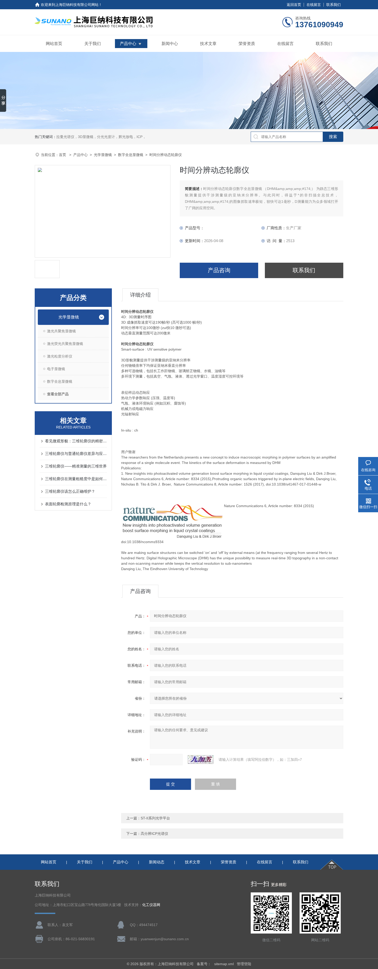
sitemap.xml (224, 964)
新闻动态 (156, 862)
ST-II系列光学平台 (155, 818)
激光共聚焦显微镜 (61, 331)
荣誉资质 (247, 43)
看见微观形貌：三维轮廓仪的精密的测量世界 (76, 441)
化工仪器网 (151, 905)
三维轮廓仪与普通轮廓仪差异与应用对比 (76, 453)
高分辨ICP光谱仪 (154, 833)
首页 (63, 155)
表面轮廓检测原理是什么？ (68, 504)
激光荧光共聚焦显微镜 (65, 344)
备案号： (204, 964)
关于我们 (92, 43)
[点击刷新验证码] (200, 759)
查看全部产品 (58, 394)
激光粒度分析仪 (59, 356)
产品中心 (128, 43)
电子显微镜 (56, 369)
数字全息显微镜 (130, 155)
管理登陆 (244, 964)
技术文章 (208, 43)
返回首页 (294, 5)
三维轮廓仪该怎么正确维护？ (70, 491)
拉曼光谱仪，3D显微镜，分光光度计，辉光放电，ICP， (101, 137)
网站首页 (54, 43)
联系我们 (333, 5)
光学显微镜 (103, 155)
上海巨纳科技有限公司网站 (76, 5)
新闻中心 (169, 43)
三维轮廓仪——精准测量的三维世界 (76, 466)
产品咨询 (219, 270)
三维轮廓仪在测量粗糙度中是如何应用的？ (76, 479)
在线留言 (314, 5)
